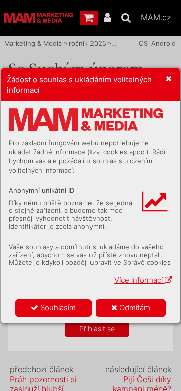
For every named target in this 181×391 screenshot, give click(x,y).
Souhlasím (57, 307)
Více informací (139, 280)
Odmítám (133, 307)
